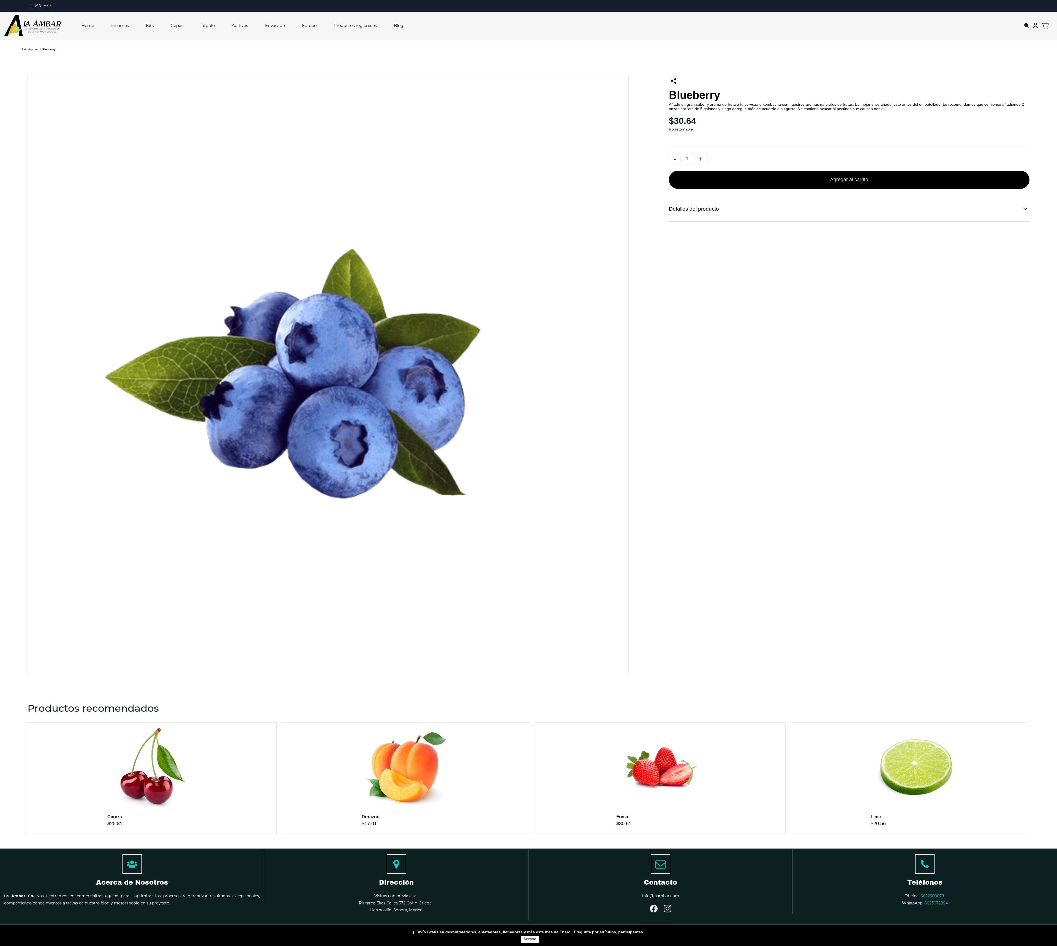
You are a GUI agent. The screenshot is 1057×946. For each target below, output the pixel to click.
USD (37, 6)
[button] (1047, 25)
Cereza (114, 816)
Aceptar (530, 939)
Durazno (371, 816)
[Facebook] (653, 908)
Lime (876, 816)
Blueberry (49, 49)
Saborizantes (29, 49)
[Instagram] (667, 908)
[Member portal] (1035, 25)
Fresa (622, 816)
